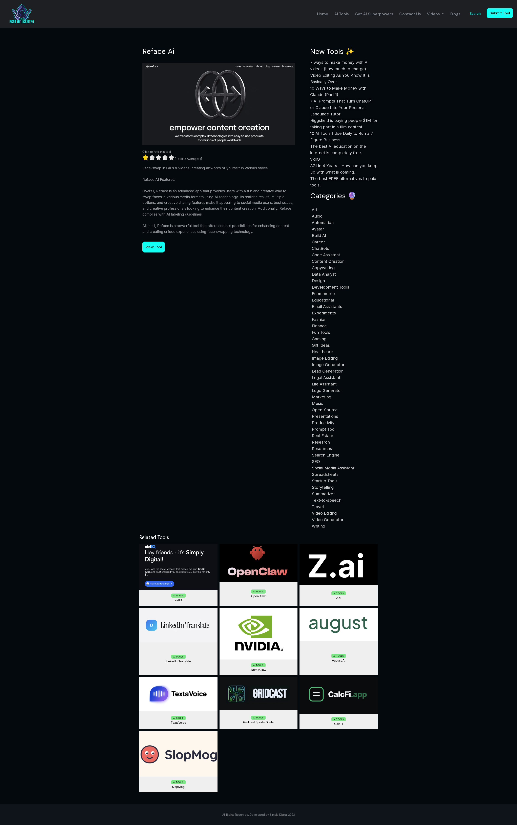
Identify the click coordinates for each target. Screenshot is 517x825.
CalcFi (338, 724)
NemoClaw (258, 670)
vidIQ (178, 600)
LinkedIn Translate (178, 661)
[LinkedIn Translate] (178, 625)
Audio (317, 216)
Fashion (319, 319)
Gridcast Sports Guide (258, 722)
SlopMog (178, 787)
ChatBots (320, 248)
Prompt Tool (323, 429)
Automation (323, 222)
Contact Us (410, 14)
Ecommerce (323, 293)
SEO (316, 461)
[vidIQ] (178, 567)
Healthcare (322, 352)
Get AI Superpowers (374, 14)
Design (318, 280)
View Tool (153, 247)
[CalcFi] (338, 695)
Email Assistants (327, 306)
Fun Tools (321, 332)
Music (317, 403)
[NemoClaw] (259, 634)
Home (322, 14)
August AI (338, 660)
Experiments (324, 313)
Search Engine (325, 455)
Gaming (319, 339)
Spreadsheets (325, 474)
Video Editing (324, 513)
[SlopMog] (178, 754)
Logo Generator (327, 390)
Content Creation (328, 261)
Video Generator (328, 519)
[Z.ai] (338, 564)
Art (314, 209)
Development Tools (330, 287)
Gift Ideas (321, 345)
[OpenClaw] (259, 563)
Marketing (321, 397)
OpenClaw (258, 596)
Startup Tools (324, 481)
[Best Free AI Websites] (21, 14)
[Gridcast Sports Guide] (259, 693)
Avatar (318, 229)
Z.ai (338, 598)
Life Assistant (324, 384)
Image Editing (325, 358)
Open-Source (325, 410)
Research (321, 442)
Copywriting (323, 268)
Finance (319, 326)
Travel (318, 507)
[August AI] (338, 624)
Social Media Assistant (333, 468)
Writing (318, 526)
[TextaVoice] (178, 694)
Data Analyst (324, 274)
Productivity (323, 423)
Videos (433, 14)
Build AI (319, 235)
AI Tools (341, 14)
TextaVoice (178, 722)
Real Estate (322, 435)
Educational (323, 300)
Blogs (455, 14)
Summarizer (323, 494)
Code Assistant (326, 255)
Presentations (325, 416)
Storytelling (323, 487)
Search (475, 14)
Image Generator (328, 364)
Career (318, 242)
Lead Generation (328, 371)
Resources (322, 448)
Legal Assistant (326, 377)
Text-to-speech (326, 500)
